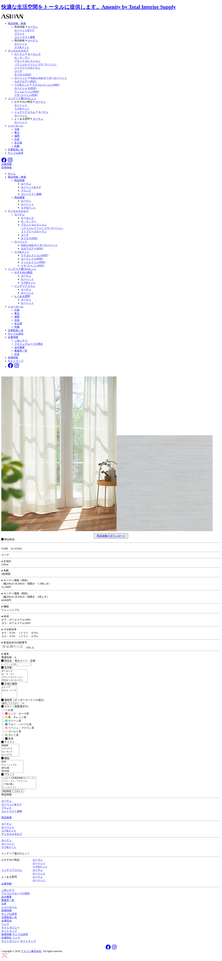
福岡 (17, 136)
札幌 (17, 146)
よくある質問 (22, 296)
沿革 (17, 354)
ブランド (19, 33)
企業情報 (13, 337)
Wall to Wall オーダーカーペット (48, 78)
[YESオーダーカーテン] (14, 680)
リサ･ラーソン (26, 95)
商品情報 (19, 180)
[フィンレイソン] (18, 787)
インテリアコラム (24, 286)
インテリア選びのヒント (22, 98)
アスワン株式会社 (31, 951)
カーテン (33, 26)
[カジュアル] (10, 754)
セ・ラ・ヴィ (22, 57)
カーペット (20, 44)
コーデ (18, 71)
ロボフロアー (25, 81)
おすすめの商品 (23, 272)
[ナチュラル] (10, 748)
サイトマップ (15, 361)
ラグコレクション (45, 84)
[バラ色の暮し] (18, 784)
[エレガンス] (10, 751)
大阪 (17, 129)
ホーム (12, 173)
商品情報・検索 (17, 23)
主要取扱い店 (15, 149)
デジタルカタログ (18, 50)
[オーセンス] (14, 671)
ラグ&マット (21, 47)
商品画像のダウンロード (111, 536)
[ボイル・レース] (9, 690)
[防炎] (12, 761)
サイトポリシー (10, 927)
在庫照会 (6, 920)
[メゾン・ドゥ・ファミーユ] (18, 781)
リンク (5, 924)
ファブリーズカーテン (27, 67)
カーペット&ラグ (24, 30)
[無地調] (10, 745)
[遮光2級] (12, 771)
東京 (17, 132)
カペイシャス (25, 88)
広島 (17, 139)
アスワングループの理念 (28, 344)
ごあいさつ (20, 340)
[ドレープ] (9, 687)
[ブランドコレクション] (14, 677)
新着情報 (6, 910)
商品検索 (19, 197)
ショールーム (15, 125)
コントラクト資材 (24, 37)
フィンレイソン (26, 91)
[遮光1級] (12, 768)
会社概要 (19, 347)
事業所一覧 (20, 350)
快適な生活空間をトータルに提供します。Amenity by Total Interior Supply (88, 7)
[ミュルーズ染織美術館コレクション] (18, 778)
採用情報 (13, 357)
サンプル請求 (15, 153)
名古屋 (18, 142)
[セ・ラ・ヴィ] (14, 674)
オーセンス (34, 54)
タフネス (22, 74)
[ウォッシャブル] (12, 764)
